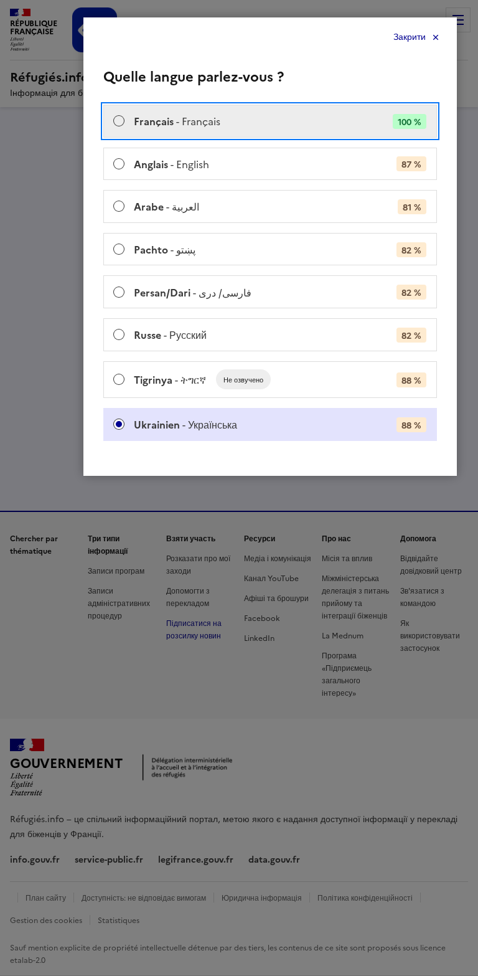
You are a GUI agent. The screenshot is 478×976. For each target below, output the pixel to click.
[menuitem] (270, 121)
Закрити (409, 37)
